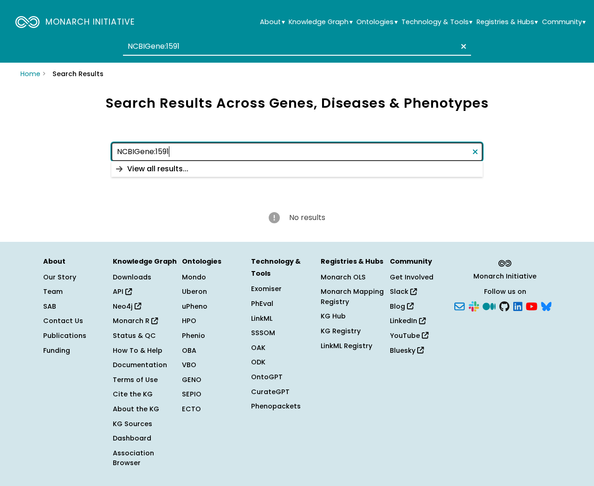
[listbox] (297, 169)
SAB (49, 306)
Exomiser (266, 288)
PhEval (262, 303)
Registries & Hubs (507, 22)
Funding (56, 350)
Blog (398, 306)
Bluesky (403, 350)
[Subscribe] (459, 305)
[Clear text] (461, 46)
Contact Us (63, 320)
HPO (189, 320)
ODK (258, 362)
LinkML (261, 318)
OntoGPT (267, 377)
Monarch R (132, 320)
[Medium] (489, 305)
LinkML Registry (346, 345)
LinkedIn (404, 320)
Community (564, 22)
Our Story (59, 277)
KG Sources (132, 423)
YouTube (406, 335)
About (272, 22)
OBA (189, 350)
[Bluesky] (546, 305)
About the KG (136, 409)
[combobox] (297, 46)
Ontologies (376, 22)
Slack (400, 291)
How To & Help (137, 350)
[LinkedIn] (518, 305)
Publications (64, 335)
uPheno (194, 306)
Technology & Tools (436, 22)
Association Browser (133, 458)
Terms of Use (135, 379)
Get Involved (411, 277)
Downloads (132, 277)
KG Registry (341, 331)
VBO (189, 364)
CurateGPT (270, 391)
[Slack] (474, 305)
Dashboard (132, 438)
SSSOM (263, 332)
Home (30, 73)
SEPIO (191, 394)
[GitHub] (504, 305)
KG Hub (333, 316)
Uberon (194, 291)
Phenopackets (276, 406)
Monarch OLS (343, 277)
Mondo (194, 277)
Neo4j (124, 306)
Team (53, 291)
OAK (258, 347)
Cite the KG (133, 394)
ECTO (191, 409)
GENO (191, 379)
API (119, 291)
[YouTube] (531, 305)
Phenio (193, 335)
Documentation (140, 364)
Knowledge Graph (320, 22)
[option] (297, 169)
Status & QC (134, 335)
